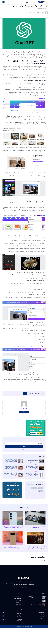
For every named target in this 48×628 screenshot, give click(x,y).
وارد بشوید (34, 560)
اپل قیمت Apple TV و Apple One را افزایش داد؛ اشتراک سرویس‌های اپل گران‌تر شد (31, 467)
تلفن (21, 612)
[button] (27, 2)
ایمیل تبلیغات (20, 619)
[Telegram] (25, 587)
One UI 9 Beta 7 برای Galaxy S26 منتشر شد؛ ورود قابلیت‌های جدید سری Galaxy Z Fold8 (31, 474)
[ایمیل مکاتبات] (3, 616)
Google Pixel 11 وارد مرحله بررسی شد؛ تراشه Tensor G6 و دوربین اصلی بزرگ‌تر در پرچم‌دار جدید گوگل (11, 467)
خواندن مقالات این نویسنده (24, 411)
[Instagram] (22, 587)
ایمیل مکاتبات (20, 615)
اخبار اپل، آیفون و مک (30, 462)
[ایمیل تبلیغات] (3, 619)
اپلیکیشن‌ (40, 8)
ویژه (38, 8)
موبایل (31, 464)
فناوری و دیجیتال (35, 464)
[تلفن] (3, 612)
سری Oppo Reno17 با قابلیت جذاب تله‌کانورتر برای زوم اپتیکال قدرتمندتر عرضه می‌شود (10, 474)
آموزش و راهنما (44, 8)
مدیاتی (40, 51)
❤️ (25, 393)
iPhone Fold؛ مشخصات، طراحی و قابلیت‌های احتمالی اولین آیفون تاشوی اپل (31, 460)
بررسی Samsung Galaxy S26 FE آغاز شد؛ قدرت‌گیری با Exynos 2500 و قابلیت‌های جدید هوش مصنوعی (10, 460)
